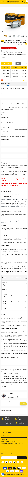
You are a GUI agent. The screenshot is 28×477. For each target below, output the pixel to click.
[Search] (22, 2)
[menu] (1, 2)
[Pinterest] (10, 462)
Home (2, 5)
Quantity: (3, 57)
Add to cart (6, 63)
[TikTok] (14, 462)
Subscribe (22, 457)
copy (26, 44)
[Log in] (24, 2)
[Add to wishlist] (26, 63)
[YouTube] (18, 462)
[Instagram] (6, 462)
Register (4, 91)
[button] (18, 63)
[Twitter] (21, 462)
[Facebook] (2, 462)
